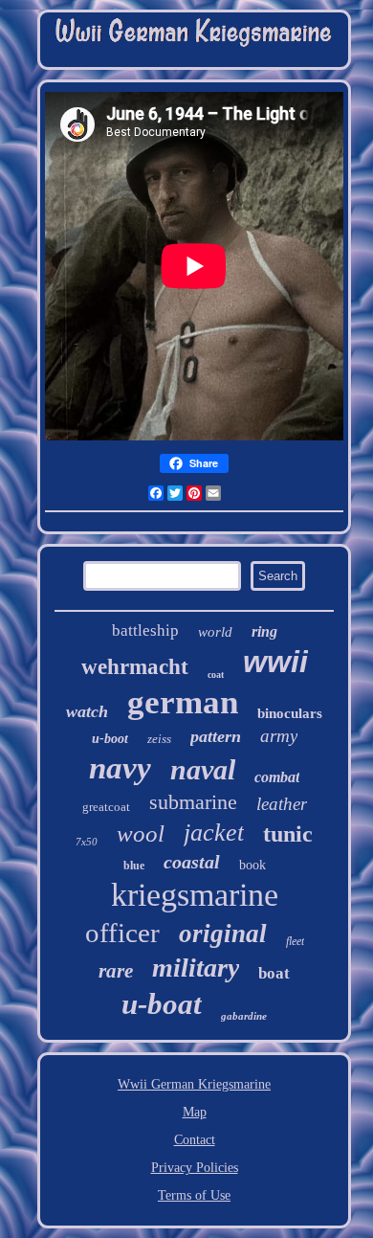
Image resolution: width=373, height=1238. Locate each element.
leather (281, 804)
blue (133, 865)
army (278, 736)
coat (216, 674)
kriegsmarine (194, 894)
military (195, 967)
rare (116, 970)
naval (202, 769)
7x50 (87, 841)
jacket (214, 832)
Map (195, 1112)
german (182, 702)
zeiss (159, 739)
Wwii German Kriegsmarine (194, 1084)
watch (87, 711)
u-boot (110, 739)
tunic (288, 834)
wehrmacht (134, 667)
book (252, 865)
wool (141, 833)
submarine (193, 802)
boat (274, 973)
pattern (215, 736)
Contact (194, 1140)
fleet (295, 941)
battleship (145, 630)
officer (122, 932)
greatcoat (106, 806)
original (223, 933)
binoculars (289, 713)
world (215, 632)
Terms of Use (194, 1195)
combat (276, 777)
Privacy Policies (194, 1167)
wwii (275, 661)
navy (120, 768)
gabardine (244, 1016)
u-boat (161, 1004)
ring (264, 631)
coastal (192, 861)
